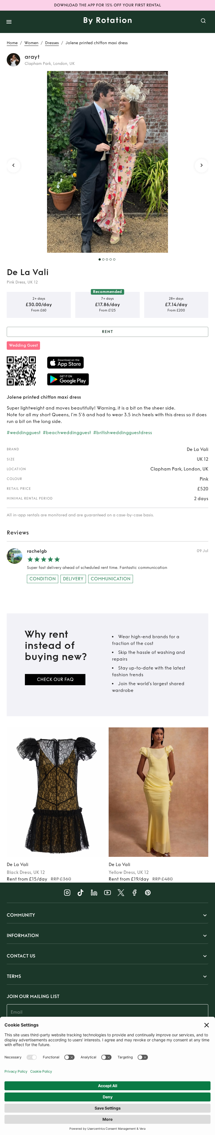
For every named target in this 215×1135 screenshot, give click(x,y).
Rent (107, 331)
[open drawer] (9, 21)
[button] (107, 915)
